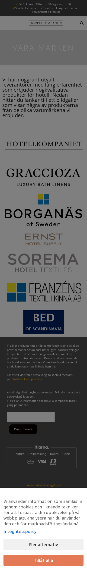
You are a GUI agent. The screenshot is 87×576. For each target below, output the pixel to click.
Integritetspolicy (20, 531)
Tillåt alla (43, 560)
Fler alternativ (43, 544)
